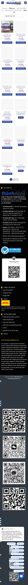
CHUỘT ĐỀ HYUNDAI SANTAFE (7, 62)
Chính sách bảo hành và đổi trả (11, 317)
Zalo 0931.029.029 (8, 290)
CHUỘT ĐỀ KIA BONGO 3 (20, 62)
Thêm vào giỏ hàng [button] (7, 42)
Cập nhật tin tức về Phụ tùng (10, 330)
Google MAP (6, 295)
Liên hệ (5, 327)
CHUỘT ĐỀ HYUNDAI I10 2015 (21, 36)
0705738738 (6, 584)
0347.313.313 (6, 391)
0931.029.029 (6, 387)
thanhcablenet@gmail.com (12, 340)
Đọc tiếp (20, 117)
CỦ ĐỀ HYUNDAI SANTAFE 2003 (21, 141)
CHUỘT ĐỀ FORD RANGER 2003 (7, 36)
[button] (2, 2)
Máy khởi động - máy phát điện (13, 10)
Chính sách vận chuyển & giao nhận (12, 325)
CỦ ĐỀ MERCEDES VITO (7, 167)
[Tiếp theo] (17, 179)
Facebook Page (7, 293)
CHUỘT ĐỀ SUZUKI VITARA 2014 (7, 88)
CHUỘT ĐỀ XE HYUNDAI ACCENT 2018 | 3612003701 (7, 114)
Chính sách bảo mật (8, 319)
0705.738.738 (6, 389)
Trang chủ (4, 8)
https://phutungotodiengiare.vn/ (16, 236)
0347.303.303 (6, 395)
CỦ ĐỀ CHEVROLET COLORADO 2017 (20, 114)
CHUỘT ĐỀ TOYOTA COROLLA (20, 88)
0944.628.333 (6, 385)
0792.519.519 (6, 393)
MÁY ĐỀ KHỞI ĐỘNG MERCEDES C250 (20, 167)
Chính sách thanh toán (8, 322)
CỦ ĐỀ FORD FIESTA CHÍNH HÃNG (7, 141)
